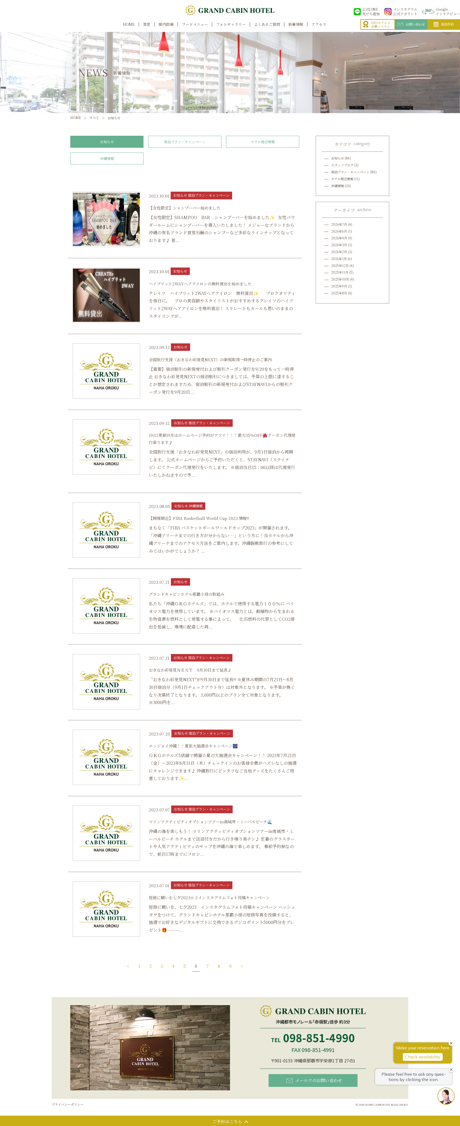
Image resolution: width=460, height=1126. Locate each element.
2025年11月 (339, 272)
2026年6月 (339, 231)
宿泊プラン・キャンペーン (185, 141)
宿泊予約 (447, 24)
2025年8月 (339, 293)
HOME (129, 24)
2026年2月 (339, 251)
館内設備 (166, 24)
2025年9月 (339, 286)
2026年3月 (339, 245)
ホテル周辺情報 (263, 141)
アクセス (318, 24)
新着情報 (295, 24)
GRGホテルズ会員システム (380, 24)
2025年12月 (340, 265)
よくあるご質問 (267, 24)
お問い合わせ (415, 24)
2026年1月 (339, 258)
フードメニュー (195, 24)
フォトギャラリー (231, 24)
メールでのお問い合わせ (318, 1080)
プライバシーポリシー (68, 1104)
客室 (146, 24)
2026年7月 (339, 224)
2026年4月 (339, 238)
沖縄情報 (107, 158)
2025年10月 (340, 279)
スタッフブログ (342, 165)
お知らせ (107, 141)
